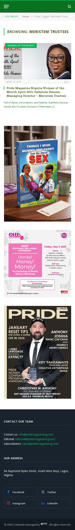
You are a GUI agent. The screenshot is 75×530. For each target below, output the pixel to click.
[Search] (69, 6)
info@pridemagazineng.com (36, 434)
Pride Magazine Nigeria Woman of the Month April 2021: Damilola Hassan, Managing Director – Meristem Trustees (36, 92)
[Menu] (6, 6)
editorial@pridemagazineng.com (35, 439)
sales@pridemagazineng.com (40, 444)
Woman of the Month (21, 45)
